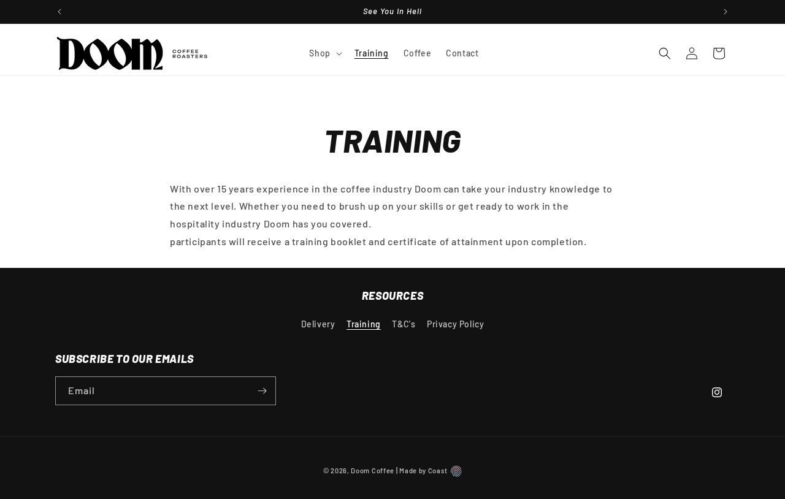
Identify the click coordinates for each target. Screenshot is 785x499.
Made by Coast (423, 470)
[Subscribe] (261, 390)
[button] (324, 53)
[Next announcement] (725, 11)
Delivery (318, 324)
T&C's (403, 324)
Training (364, 324)
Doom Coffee (372, 470)
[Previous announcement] (59, 11)
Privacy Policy (455, 324)
